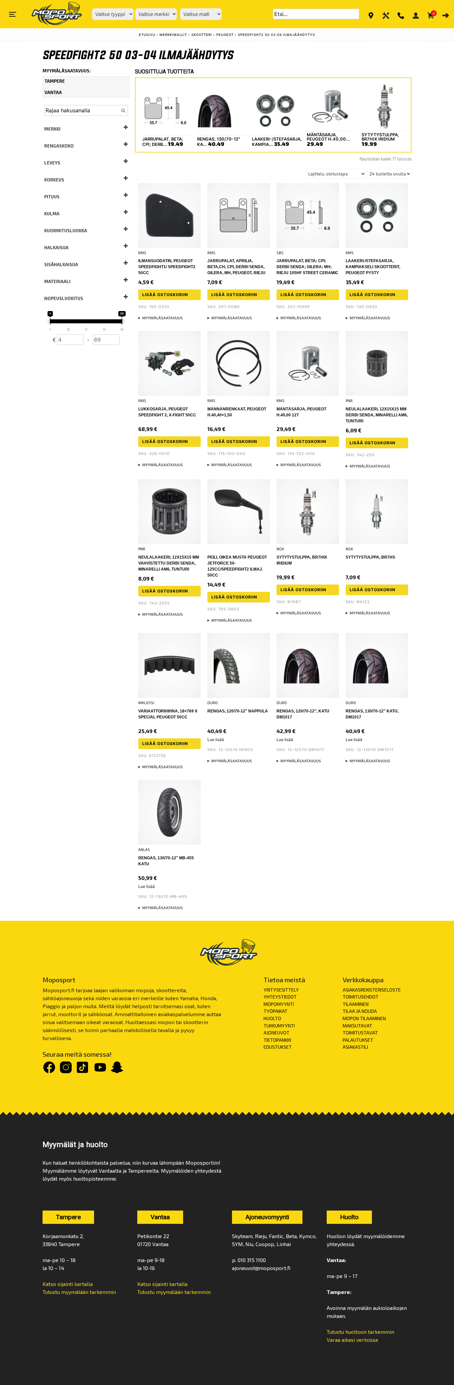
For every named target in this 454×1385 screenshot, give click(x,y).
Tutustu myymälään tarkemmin (79, 1292)
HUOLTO (272, 1018)
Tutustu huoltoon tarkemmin (360, 1332)
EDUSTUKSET (278, 1047)
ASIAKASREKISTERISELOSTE (372, 990)
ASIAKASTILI (355, 1047)
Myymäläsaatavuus (162, 318)
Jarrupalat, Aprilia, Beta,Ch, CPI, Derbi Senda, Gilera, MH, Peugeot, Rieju (236, 267)
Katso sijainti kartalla (68, 1284)
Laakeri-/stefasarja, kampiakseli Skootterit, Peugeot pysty (373, 267)
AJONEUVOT (276, 1032)
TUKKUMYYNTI (279, 1025)
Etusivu (147, 35)
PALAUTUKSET (358, 1040)
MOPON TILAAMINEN (364, 1018)
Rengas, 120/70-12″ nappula (237, 711)
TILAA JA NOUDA (360, 1011)
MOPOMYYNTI (279, 1004)
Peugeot (225, 35)
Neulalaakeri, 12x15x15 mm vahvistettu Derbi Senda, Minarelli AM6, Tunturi (168, 563)
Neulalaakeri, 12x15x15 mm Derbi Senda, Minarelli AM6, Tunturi (377, 415)
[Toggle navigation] (12, 14)
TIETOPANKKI (277, 1040)
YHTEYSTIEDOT (280, 997)
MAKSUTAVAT (357, 1025)
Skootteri (201, 35)
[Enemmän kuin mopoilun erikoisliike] (51, 14)
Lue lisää (215, 739)
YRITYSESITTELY (281, 990)
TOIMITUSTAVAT (360, 1032)
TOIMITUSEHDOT (361, 997)
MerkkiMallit (173, 35)
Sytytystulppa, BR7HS (370, 557)
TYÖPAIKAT (275, 1011)
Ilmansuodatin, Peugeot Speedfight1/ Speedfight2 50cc (166, 267)
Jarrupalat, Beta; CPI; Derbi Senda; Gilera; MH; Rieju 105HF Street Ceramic (307, 267)
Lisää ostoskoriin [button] (165, 294)
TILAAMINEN (356, 1004)
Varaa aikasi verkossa (352, 1339)
